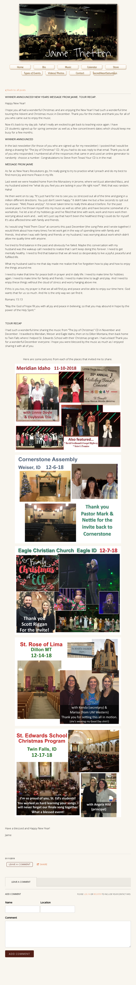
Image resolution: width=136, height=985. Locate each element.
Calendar (92, 67)
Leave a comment (19, 864)
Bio (44, 67)
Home (20, 67)
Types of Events (32, 73)
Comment (11, 917)
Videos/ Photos (56, 73)
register (97, 894)
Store (116, 67)
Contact (80, 73)
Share (43, 864)
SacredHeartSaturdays (104, 73)
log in (87, 894)
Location (45, 902)
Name (8, 902)
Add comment (19, 953)
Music (68, 67)
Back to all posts (16, 90)
